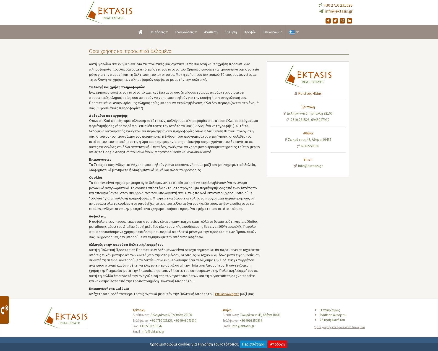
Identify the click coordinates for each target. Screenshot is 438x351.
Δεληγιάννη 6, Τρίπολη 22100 (310, 113)
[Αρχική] (140, 32)
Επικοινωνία (273, 32)
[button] (294, 32)
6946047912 (320, 119)
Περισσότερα (253, 344)
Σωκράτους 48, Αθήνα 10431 (309, 139)
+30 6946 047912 (185, 320)
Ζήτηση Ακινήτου (332, 320)
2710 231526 (300, 119)
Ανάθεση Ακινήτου (333, 315)
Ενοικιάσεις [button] (184, 32)
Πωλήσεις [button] (157, 32)
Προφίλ (250, 32)
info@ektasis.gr (338, 11)
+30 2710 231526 (338, 5)
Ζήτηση (230, 32)
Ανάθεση (211, 32)
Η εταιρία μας (330, 310)
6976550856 (310, 146)
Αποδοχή (277, 344)
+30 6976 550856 (251, 320)
